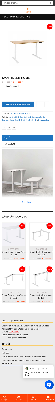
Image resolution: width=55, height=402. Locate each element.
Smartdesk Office (31, 120)
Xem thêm (26, 202)
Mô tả (7, 138)
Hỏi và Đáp (10, 144)
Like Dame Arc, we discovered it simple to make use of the (24, 357)
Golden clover (7, 349)
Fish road (5, 353)
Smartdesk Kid (20, 120)
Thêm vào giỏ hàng (18, 104)
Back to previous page (16, 17)
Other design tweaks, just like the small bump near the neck (24, 361)
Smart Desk (14, 113)
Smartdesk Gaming (39, 117)
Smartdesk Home (25, 113)
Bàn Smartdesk (13, 117)
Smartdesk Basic (25, 117)
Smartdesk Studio (44, 120)
